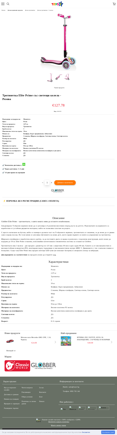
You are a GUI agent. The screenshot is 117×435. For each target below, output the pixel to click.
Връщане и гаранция (11, 404)
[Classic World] (17, 366)
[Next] (55, 342)
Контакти (42, 392)
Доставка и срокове (11, 394)
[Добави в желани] (111, 163)
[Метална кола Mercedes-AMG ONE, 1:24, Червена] (10, 341)
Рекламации (26, 392)
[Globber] (43, 366)
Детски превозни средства (15, 10)
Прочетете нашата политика (58, 422)
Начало (3, 10)
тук (54, 255)
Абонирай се (11, 351)
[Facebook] (62, 396)
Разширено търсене (11, 408)
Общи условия (27, 397)
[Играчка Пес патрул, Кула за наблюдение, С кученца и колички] (66, 341)
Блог (41, 397)
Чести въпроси (27, 388)
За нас (41, 388)
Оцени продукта (59, 88)
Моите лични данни (58, 425)
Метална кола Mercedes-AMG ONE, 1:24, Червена (36, 339)
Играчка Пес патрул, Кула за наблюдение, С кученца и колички (93, 339)
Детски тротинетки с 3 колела (45, 10)
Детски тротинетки (30, 10)
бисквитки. (86, 432)
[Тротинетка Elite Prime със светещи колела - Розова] (58, 70)
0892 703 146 (75, 391)
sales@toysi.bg (74, 387)
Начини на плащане (11, 399)
